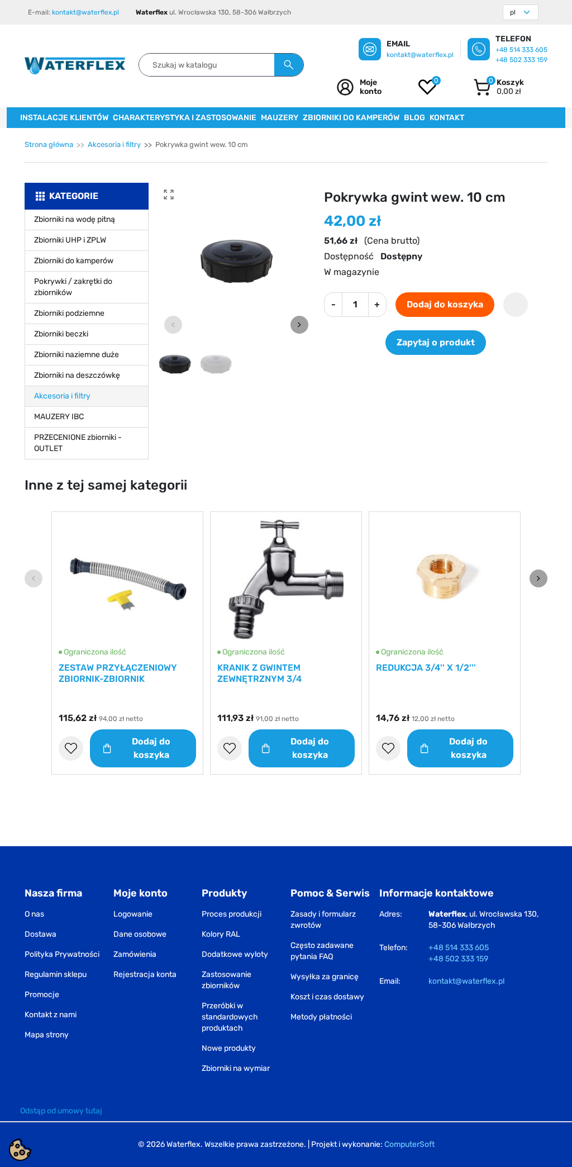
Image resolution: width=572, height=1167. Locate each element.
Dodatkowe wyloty (235, 954)
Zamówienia (134, 954)
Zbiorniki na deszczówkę (77, 375)
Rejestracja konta (145, 974)
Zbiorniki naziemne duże (76, 354)
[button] (498, 87)
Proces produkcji (231, 914)
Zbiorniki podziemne (69, 313)
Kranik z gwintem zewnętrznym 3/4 (259, 673)
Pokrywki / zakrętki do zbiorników (73, 287)
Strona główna (49, 144)
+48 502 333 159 (521, 60)
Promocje (42, 994)
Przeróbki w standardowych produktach (230, 1017)
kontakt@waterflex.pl (85, 12)
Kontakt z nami (51, 1014)
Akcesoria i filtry (114, 144)
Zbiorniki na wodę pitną (74, 219)
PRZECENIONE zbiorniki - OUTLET (78, 443)
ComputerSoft (409, 1144)
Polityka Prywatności (62, 954)
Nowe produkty (229, 1048)
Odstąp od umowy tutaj (61, 1111)
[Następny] (538, 578)
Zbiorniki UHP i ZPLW (70, 240)
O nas (34, 914)
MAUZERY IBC (59, 416)
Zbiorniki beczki (61, 334)
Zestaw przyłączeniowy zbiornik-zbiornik (118, 673)
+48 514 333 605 (521, 50)
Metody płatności (321, 1017)
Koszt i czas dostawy (327, 997)
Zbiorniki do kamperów (73, 260)
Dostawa (40, 934)
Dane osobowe (139, 934)
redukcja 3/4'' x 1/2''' (426, 667)
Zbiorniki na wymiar (236, 1068)
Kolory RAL (221, 934)
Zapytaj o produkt (436, 342)
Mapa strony (47, 1035)
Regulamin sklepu (56, 974)
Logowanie (132, 914)
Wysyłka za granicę (324, 976)
